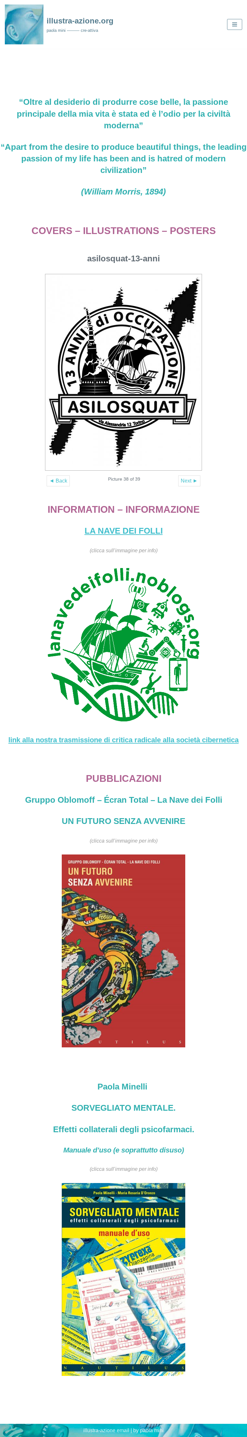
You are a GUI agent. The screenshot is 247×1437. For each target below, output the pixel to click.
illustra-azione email (106, 1430)
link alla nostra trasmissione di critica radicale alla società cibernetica (123, 740)
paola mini (152, 1430)
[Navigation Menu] (234, 24)
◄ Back (58, 481)
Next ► (189, 481)
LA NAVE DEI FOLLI (124, 531)
